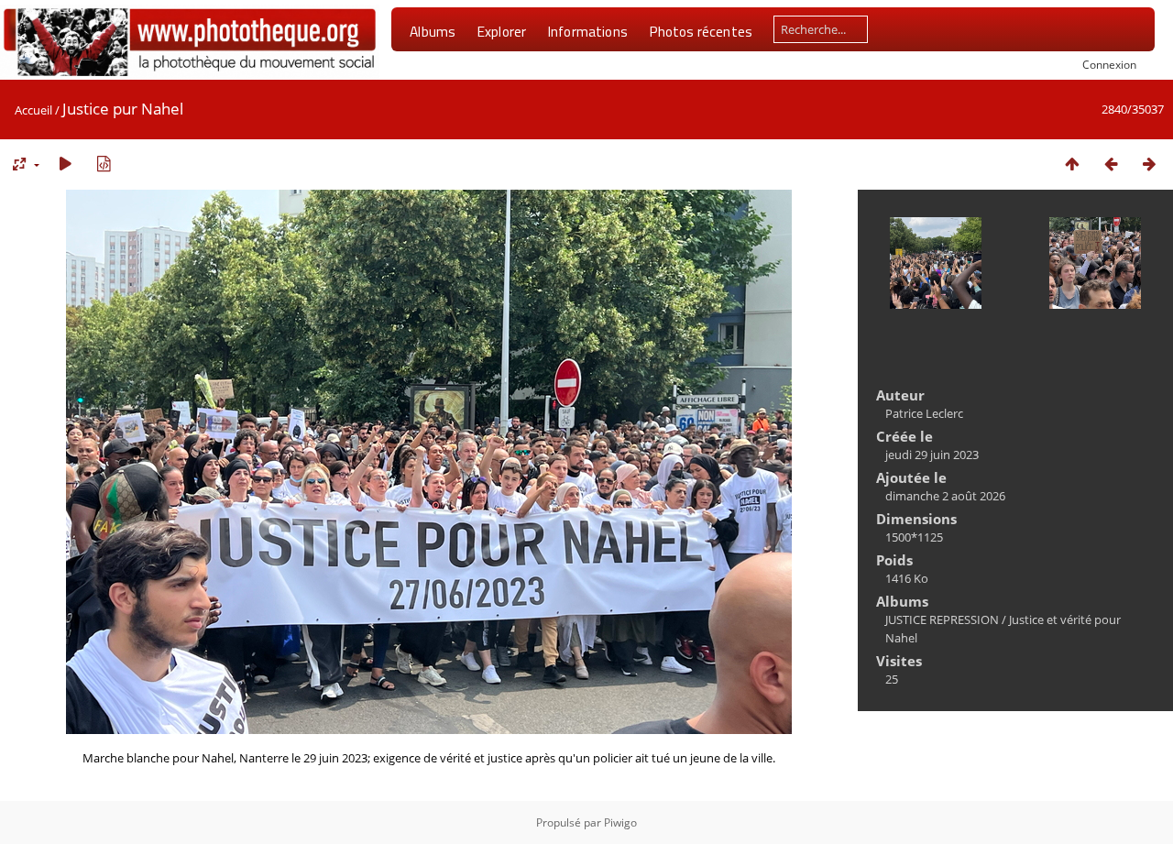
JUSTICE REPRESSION (942, 619)
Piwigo (620, 822)
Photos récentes (700, 31)
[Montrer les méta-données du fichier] (103, 163)
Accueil (33, 110)
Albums (432, 31)
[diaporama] (65, 163)
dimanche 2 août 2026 (945, 496)
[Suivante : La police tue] (1149, 163)
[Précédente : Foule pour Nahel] (1110, 163)
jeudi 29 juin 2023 (932, 454)
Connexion (1109, 64)
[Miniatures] (1072, 163)
